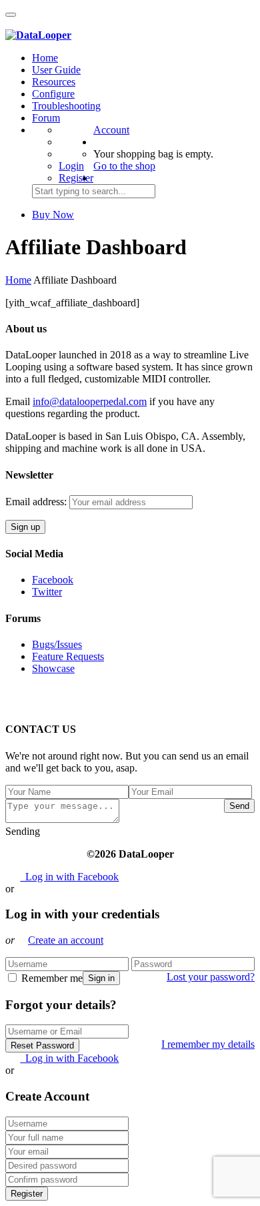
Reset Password (42, 1045)
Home (45, 57)
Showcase (53, 668)
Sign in (101, 978)
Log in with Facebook (69, 876)
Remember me (51, 978)
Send (239, 806)
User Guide (56, 69)
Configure (53, 93)
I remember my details (208, 1044)
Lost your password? (211, 976)
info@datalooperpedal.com (90, 401)
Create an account (65, 940)
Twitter (47, 591)
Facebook (52, 579)
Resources (53, 81)
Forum (46, 117)
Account (111, 129)
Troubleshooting (66, 105)
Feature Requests (68, 656)
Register (76, 178)
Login (71, 166)
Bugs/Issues (57, 644)
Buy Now (53, 214)
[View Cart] (12, 23)
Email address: (37, 501)
